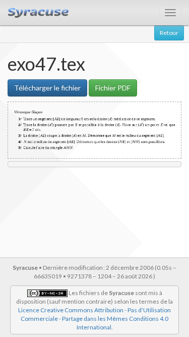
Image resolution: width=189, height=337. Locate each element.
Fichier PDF (113, 87)
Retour (169, 32)
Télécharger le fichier (47, 87)
